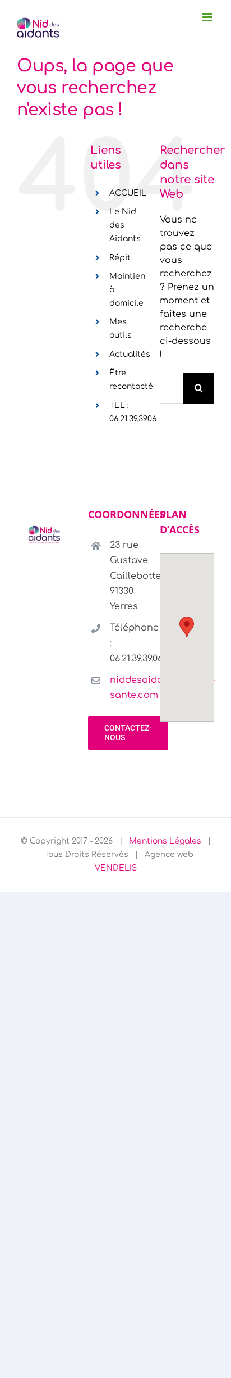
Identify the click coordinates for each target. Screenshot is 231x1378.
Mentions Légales (165, 841)
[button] (186, 627)
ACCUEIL (127, 193)
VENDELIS (116, 868)
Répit (120, 257)
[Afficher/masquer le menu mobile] (208, 17)
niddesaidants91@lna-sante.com (126, 687)
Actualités (129, 354)
